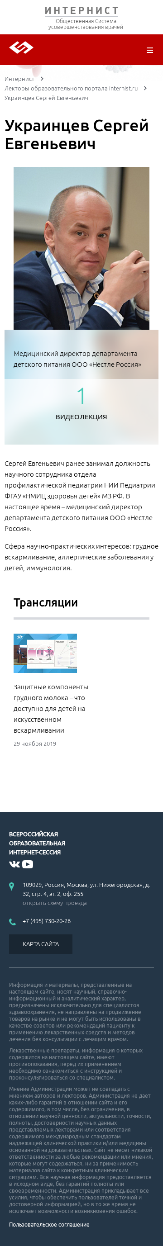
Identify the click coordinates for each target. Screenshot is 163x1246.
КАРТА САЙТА (41, 944)
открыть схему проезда (55, 903)
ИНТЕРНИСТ (81, 12)
